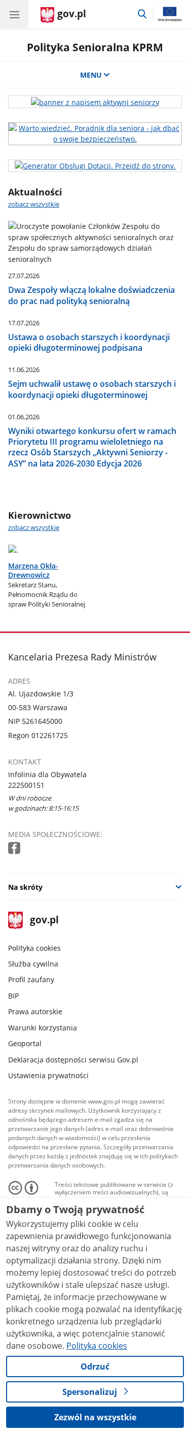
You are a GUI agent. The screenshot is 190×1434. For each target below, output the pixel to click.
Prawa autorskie (35, 1011)
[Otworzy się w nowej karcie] (15, 848)
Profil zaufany (31, 979)
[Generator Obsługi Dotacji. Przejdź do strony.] (95, 165)
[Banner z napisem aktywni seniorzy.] (95, 101)
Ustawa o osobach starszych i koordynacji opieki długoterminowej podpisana (89, 342)
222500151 (26, 785)
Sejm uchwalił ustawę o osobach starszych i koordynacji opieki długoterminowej (92, 389)
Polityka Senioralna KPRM (95, 47)
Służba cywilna (33, 964)
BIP (13, 996)
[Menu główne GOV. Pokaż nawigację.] (14, 14)
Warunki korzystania (42, 1027)
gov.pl (44, 920)
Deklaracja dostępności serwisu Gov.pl (73, 1059)
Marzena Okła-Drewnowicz (33, 570)
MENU (91, 75)
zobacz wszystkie (33, 204)
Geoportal (25, 1043)
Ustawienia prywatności (48, 1075)
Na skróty (25, 887)
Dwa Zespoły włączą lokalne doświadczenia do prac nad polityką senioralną (91, 295)
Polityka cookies (34, 948)
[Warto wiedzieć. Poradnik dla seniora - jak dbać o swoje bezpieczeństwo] (95, 133)
